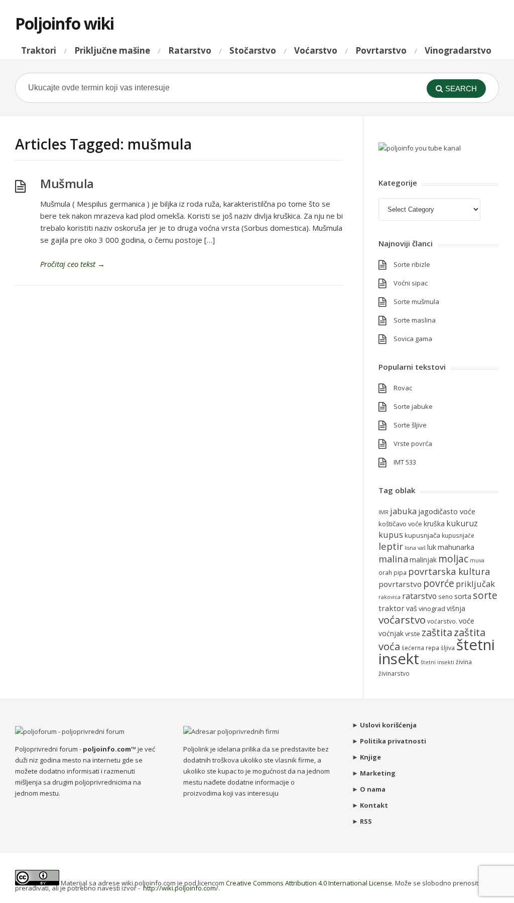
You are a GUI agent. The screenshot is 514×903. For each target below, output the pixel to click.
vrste (412, 633)
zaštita (437, 632)
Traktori (38, 50)
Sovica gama (413, 338)
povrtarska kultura (449, 571)
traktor (391, 608)
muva (477, 560)
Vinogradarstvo (458, 50)
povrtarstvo (400, 584)
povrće (438, 583)
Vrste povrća (413, 443)
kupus (390, 534)
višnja (456, 608)
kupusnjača (422, 535)
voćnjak (391, 633)
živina (464, 662)
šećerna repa (420, 648)
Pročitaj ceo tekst (72, 264)
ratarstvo (419, 595)
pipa (400, 572)
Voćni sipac (411, 282)
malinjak (423, 559)
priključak (475, 583)
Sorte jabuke (413, 406)
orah (385, 572)
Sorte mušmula (416, 301)
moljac (453, 558)
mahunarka (456, 547)
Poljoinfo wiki (64, 23)
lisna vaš (415, 547)
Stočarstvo (252, 50)
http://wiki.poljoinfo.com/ (180, 887)
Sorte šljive (410, 424)
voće (466, 621)
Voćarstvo (315, 50)
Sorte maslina (415, 320)
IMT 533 (405, 462)
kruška (434, 523)
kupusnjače (458, 535)
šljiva (448, 648)
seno (445, 596)
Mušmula (67, 183)
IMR (383, 512)
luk (431, 547)
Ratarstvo (189, 50)
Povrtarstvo (381, 50)
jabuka (403, 511)
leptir (390, 546)
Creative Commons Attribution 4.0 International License (309, 882)
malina (393, 558)
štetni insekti (437, 662)
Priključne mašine (112, 50)
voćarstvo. (442, 621)
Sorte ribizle (412, 264)
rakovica (389, 596)
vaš (411, 608)
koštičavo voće (400, 523)
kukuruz (462, 523)
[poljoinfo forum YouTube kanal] (419, 148)
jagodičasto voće (446, 511)
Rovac (403, 387)
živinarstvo (394, 673)
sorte (485, 595)
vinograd (432, 608)
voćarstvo (402, 620)
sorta (462, 596)
